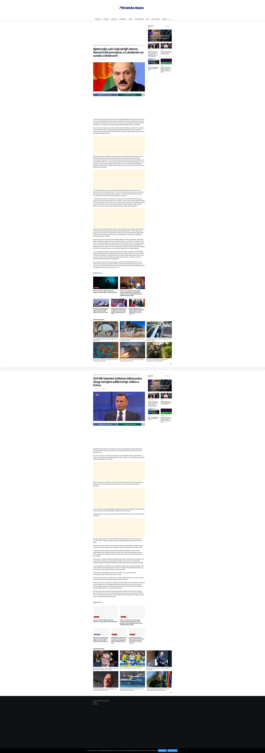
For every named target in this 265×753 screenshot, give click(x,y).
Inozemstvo (122, 19)
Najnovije (98, 19)
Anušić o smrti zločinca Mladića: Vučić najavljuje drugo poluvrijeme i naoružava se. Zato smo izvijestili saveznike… (153, 54)
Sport (130, 19)
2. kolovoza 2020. (96, 59)
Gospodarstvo (139, 19)
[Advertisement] (119, 35)
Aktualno (106, 19)
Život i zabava (155, 19)
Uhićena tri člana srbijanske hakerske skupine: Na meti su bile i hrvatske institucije (105, 291)
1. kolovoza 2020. (96, 388)
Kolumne (164, 19)
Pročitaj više (172, 750)
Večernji (117, 267)
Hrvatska (114, 19)
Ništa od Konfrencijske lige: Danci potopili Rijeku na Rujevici (153, 68)
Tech (147, 19)
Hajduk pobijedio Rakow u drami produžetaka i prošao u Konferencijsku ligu (166, 53)
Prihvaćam (162, 750)
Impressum (95, 704)
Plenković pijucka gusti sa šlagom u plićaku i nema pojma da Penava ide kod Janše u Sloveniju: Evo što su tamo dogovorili (136, 311)
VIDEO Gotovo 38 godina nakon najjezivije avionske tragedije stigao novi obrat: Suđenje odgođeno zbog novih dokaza (100, 310)
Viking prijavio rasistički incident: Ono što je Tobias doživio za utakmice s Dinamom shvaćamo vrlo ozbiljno (166, 70)
